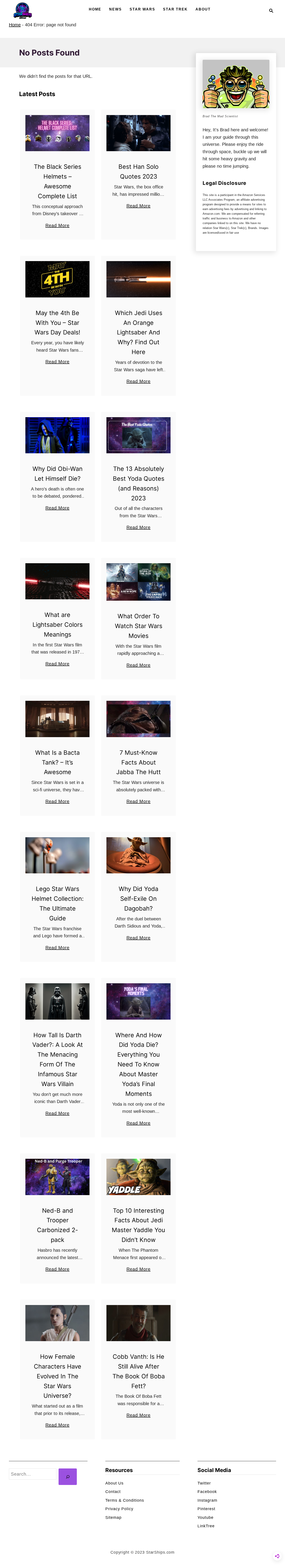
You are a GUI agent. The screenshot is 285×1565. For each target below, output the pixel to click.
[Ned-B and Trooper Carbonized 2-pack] (57, 1177)
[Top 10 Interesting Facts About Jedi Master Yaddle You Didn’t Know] (138, 1177)
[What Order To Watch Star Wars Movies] (138, 582)
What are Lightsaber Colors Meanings (58, 624)
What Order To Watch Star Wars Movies (138, 625)
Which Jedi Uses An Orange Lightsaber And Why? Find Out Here (138, 332)
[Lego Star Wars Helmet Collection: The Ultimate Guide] (57, 855)
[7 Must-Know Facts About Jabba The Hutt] (138, 719)
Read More (57, 226)
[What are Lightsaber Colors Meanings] (57, 581)
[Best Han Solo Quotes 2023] (138, 133)
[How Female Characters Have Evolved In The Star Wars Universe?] (57, 1323)
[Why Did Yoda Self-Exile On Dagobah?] (138, 855)
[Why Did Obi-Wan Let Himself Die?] (57, 435)
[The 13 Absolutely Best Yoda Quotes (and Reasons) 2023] (138, 435)
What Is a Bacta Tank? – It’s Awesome (57, 762)
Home (15, 24)
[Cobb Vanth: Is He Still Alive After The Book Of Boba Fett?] (138, 1323)
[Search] (68, 1476)
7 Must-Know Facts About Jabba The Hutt (138, 762)
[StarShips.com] (22, 10)
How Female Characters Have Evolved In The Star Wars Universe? (57, 1376)
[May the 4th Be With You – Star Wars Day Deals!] (57, 279)
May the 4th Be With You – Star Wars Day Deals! (57, 322)
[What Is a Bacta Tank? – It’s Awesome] (57, 719)
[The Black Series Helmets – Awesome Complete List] (57, 133)
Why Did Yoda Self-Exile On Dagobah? (138, 898)
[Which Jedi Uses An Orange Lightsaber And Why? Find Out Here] (138, 279)
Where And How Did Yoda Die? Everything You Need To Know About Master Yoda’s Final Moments (138, 1064)
